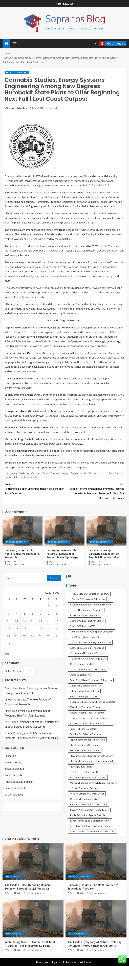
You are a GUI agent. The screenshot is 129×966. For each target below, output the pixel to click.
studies (24, 477)
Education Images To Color (84, 696)
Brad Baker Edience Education (85, 637)
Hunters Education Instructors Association (92, 761)
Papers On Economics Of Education (89, 804)
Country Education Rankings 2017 (88, 658)
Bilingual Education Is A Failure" (86, 609)
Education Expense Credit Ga (85, 685)
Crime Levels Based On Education (87, 669)
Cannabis (35, 473)
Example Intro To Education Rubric (88, 718)
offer (110, 473)
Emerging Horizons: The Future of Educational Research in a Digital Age (62, 554)
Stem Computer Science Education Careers (93, 831)
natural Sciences (14, 768)
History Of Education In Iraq (85, 750)
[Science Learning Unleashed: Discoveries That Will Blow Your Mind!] (106, 531)
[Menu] (14, 43)
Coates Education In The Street (87, 647)
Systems (34, 477)
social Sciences (14, 794)
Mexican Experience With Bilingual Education (93, 782)
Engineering (76, 473)
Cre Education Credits (81, 664)
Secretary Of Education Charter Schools (91, 826)
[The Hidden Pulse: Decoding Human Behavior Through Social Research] (33, 861)
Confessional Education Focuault (87, 653)
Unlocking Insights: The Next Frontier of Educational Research (22, 554)
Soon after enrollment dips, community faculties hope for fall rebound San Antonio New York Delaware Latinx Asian (97, 490)
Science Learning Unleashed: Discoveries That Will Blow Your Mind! (104, 554)
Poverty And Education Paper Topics (89, 809)
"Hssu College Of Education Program (89, 593)
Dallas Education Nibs (81, 674)
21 (40, 628)
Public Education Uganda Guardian (88, 815)
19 (24, 628)
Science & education (16, 73)
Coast (46, 473)
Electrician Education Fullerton (86, 707)
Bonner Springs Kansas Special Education (91, 631)
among (13, 473)
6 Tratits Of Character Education (87, 599)
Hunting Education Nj (81, 766)
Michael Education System (84, 788)
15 (48, 621)
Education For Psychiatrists (84, 691)
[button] (14, 43)
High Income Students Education (87, 739)
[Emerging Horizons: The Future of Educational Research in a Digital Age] (64, 531)
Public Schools (13, 775)
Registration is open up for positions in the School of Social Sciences (34, 488)
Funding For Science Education (86, 734)
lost (103, 473)
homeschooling (14, 762)
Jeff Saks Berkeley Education (85, 772)
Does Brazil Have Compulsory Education (91, 680)
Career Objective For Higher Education (90, 642)
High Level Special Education (85, 745)
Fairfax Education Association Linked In (90, 723)
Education (10, 756)
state (15, 477)
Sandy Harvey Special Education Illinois (90, 820)
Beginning (24, 473)
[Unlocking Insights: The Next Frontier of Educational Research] (22, 531)
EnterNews (69, 962)
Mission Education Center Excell (87, 793)
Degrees (55, 473)
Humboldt (94, 473)
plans (8, 477)
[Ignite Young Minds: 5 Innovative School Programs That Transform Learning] (33, 918)
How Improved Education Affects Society (92, 755)
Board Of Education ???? (82, 626)
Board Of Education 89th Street (87, 620)
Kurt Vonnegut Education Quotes (88, 777)
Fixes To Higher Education (83, 728)
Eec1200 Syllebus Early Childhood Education (93, 701)
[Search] (96, 43)
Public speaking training (19, 781)
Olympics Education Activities (85, 799)
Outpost (119, 473)
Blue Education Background (84, 615)
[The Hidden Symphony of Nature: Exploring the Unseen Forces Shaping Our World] (96, 918)
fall (85, 473)
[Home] (6, 43)
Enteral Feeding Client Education (87, 712)
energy (64, 473)
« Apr (8, 653)
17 (8, 628)
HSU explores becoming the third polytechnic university (70, 262)
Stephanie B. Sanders (17, 108)
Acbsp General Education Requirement (90, 604)
